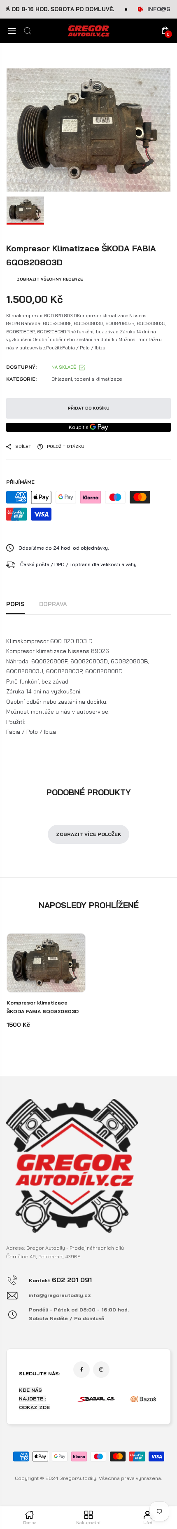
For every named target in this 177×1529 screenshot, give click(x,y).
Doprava (53, 604)
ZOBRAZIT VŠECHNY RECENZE (50, 279)
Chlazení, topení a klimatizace (86, 379)
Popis (15, 604)
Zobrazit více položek (88, 834)
